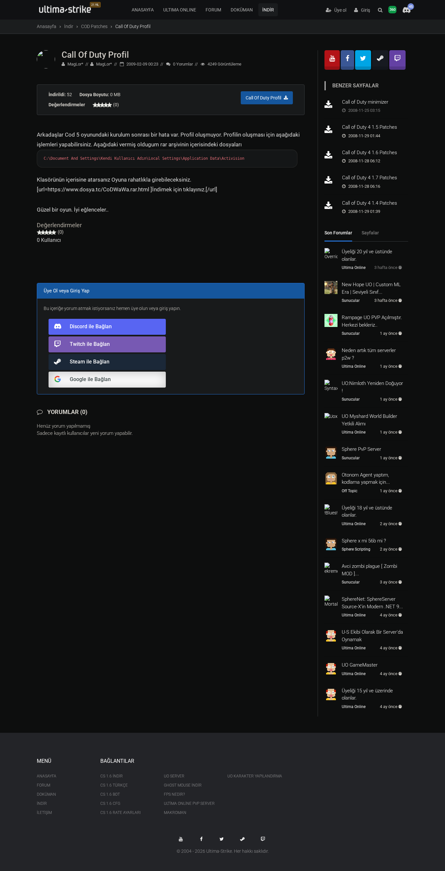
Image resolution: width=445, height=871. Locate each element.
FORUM (213, 9)
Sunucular (351, 300)
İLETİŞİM (44, 812)
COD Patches (94, 26)
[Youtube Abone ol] (181, 839)
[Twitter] (363, 60)
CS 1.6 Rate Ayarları (120, 812)
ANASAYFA (143, 9)
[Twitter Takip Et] (222, 839)
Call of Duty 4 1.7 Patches (369, 178)
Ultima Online (354, 267)
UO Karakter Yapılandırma (254, 776)
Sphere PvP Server (361, 449)
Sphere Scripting (356, 549)
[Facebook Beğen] (201, 839)
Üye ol (338, 10)
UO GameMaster (360, 665)
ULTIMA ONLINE (179, 9)
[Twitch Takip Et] (263, 839)
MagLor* (74, 64)
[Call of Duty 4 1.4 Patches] (330, 206)
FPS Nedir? (174, 794)
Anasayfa (46, 26)
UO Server (174, 776)
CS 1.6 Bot (110, 794)
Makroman (175, 812)
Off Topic (349, 491)
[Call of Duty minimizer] (330, 104)
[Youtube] (332, 60)
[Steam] (380, 60)
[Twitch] (397, 60)
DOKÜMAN (242, 9)
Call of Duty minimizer (365, 102)
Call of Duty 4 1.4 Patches (369, 203)
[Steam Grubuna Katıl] (242, 839)
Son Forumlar (338, 232)
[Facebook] (347, 60)
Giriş (364, 10)
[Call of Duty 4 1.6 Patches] (330, 155)
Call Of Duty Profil (95, 55)
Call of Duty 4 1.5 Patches (369, 127)
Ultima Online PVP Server (189, 803)
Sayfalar (370, 232)
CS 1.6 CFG (110, 803)
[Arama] (380, 10)
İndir (68, 26)
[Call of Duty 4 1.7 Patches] (330, 180)
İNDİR (268, 9)
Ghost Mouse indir (183, 785)
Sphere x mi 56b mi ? (364, 541)
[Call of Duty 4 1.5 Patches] (330, 130)
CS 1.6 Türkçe (114, 785)
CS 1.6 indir (111, 776)
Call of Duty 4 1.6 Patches (369, 152)
